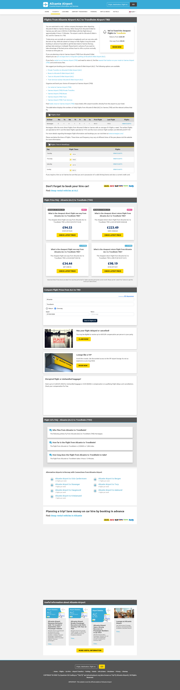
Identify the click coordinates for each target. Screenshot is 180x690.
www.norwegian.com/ (116, 133)
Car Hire (65, 11)
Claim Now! (83, 339)
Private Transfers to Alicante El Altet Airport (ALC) (65, 70)
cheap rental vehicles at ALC (64, 190)
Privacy (118, 671)
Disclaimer (110, 671)
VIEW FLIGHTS (126, 123)
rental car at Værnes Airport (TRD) (66, 60)
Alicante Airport (64, 4)
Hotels (116, 11)
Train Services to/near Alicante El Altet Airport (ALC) (65, 80)
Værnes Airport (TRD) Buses (57, 93)
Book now (117, 47)
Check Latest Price (67, 235)
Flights (55, 11)
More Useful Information (90, 650)
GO (133, 4)
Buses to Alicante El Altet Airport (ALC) (61, 73)
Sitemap (125, 671)
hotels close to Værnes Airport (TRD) (61, 104)
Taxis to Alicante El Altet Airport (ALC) (61, 76)
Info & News (105, 11)
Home (47, 11)
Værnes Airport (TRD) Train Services (60, 100)
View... (50, 644)
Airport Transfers (79, 11)
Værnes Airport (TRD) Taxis (57, 97)
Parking (94, 11)
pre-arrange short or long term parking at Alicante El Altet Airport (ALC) (81, 56)
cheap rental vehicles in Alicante (66, 515)
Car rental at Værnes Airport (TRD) (59, 87)
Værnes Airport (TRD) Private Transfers (61, 90)
